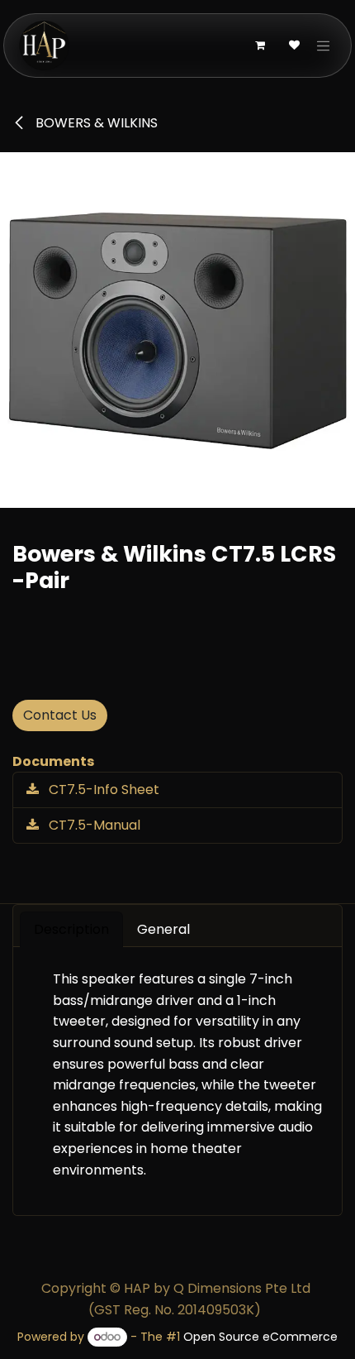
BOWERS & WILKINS (95, 122)
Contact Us (60, 715)
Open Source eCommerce (260, 1336)
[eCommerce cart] (260, 45)
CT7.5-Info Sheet (102, 789)
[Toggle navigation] (323, 45)
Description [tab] (71, 929)
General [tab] (163, 929)
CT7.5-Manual (92, 825)
